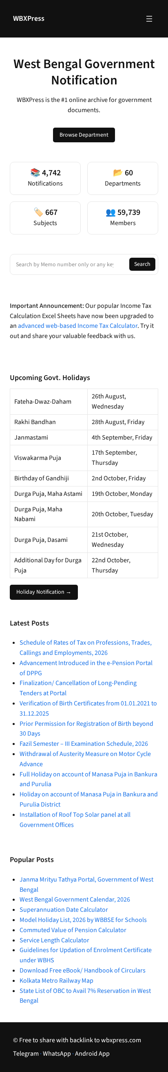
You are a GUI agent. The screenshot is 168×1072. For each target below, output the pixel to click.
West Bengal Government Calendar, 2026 (75, 899)
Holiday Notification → (43, 592)
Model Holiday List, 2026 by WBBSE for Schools (83, 919)
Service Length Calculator (54, 940)
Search (142, 264)
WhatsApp (57, 1053)
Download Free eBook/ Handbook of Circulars (83, 970)
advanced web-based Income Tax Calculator (77, 325)
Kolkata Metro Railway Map (56, 980)
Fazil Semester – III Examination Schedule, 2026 (84, 743)
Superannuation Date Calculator (64, 909)
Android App (92, 1053)
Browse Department (84, 135)
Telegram (26, 1053)
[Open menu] (149, 18)
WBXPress (28, 18)
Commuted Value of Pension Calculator (73, 930)
